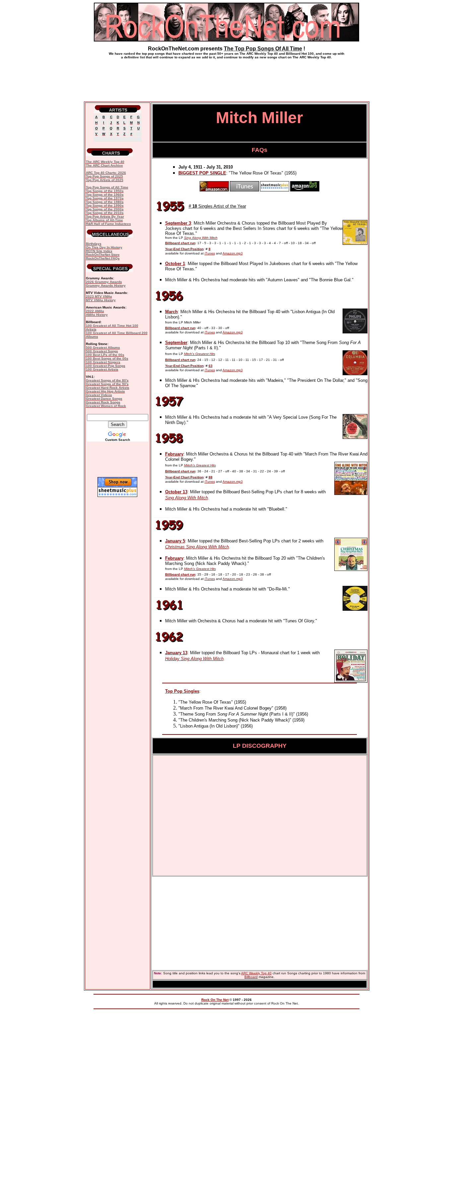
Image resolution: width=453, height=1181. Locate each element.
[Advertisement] (226, 78)
